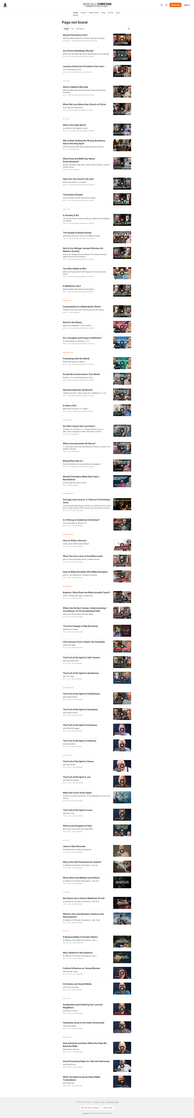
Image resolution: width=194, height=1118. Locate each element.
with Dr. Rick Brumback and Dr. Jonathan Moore (81, 559)
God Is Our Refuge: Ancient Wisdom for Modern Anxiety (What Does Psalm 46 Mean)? (84, 255)
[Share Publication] (166, 5)
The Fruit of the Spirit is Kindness (80, 725)
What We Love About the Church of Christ (84, 104)
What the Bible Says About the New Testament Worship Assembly (84, 91)
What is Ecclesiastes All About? (79, 443)
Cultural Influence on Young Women (81, 968)
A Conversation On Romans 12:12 (76, 341)
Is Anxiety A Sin (71, 215)
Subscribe (175, 5)
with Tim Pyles (68, 676)
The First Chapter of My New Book (80, 626)
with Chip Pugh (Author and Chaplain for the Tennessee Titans (84, 273)
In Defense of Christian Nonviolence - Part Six (80, 865)
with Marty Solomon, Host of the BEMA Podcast (81, 236)
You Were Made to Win (74, 268)
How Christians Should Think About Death (79, 198)
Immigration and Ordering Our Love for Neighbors (83, 1006)
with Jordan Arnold (70, 712)
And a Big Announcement (73, 107)
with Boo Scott (68, 813)
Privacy (96, 1102)
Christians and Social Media (77, 984)
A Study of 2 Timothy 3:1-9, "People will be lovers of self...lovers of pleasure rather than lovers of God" (83, 430)
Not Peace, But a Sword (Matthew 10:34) (84, 898)
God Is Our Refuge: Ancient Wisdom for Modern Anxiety (83, 250)
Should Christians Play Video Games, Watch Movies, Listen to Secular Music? (86, 166)
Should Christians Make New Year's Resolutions (81, 478)
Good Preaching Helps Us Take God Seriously (86, 1061)
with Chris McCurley (70, 987)
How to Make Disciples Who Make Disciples (85, 572)
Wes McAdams (77, 41)
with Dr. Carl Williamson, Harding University (80, 575)
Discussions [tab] (80, 29)
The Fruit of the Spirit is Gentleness (81, 673)
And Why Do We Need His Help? (75, 128)
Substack (86, 1113)
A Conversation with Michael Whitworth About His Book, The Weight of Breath (86, 447)
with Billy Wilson (69, 1064)
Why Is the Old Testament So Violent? (82, 862)
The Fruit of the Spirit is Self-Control (81, 657)
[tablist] (74, 28)
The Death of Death (73, 194)
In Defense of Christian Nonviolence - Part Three (81, 920)
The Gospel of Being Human (77, 232)
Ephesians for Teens (70, 629)
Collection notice (112, 1102)
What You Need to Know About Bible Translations (81, 1078)
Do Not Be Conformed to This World (81, 374)
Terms (102, 1102)
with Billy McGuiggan (71, 728)
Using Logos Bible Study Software (76, 544)
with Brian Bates (69, 645)
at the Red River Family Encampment (77, 849)
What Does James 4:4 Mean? (74, 362)
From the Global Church (72, 69)
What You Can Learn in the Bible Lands (83, 556)
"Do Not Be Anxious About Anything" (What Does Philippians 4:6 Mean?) (86, 219)
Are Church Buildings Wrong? (78, 50)
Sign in (187, 5)
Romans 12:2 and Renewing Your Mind (78, 377)
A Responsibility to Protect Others (80, 937)
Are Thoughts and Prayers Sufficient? (82, 338)
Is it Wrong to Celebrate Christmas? (81, 520)
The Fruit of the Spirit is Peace (78, 761)
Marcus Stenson (91, 41)
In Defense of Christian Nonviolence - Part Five (81, 881)
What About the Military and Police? (81, 877)
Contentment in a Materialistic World (82, 306)
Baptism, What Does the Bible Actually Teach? (86, 592)
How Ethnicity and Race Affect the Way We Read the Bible (85, 1044)
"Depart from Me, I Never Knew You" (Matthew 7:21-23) (84, 393)
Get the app (108, 1108)
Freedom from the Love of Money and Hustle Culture (83, 310)
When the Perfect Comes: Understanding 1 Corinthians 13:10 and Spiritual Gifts (85, 609)
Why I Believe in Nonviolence (78, 952)
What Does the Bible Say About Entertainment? (79, 160)
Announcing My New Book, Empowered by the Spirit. (83, 146)
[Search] (161, 5)
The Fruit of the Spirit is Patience (79, 740)
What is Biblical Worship (75, 87)
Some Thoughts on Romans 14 (75, 523)
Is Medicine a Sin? (72, 286)
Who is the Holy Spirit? (74, 125)
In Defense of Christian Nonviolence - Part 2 (80, 940)
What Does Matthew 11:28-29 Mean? (77, 325)
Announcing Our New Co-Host (74, 482)
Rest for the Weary (72, 322)
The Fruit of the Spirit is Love (77, 810)
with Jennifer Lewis (70, 971)
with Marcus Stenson (71, 780)
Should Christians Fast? (75, 35)
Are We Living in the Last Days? (79, 426)
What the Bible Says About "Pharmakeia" (78, 289)
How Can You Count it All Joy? (78, 179)
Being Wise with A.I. (73, 461)
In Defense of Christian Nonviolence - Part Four (81, 901)
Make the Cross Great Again (77, 792)
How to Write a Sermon (74, 540)
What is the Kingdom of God (77, 826)
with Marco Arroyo (70, 1011)
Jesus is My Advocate (74, 846)
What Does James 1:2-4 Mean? (74, 182)
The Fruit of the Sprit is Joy (76, 777)
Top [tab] (72, 29)
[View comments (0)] (80, 488)
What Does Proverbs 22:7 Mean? (75, 409)
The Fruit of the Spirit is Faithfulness (81, 693)
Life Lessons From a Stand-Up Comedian (84, 642)
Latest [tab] (66, 29)
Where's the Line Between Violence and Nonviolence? (83, 915)
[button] (75, 12)
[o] (122, 39)
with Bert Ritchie (69, 764)
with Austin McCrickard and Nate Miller (78, 614)
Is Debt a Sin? (70, 405)
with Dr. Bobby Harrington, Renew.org (77, 595)
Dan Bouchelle (87, 72)
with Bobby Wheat (70, 697)
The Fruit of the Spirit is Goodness (80, 709)
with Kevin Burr (69, 1083)
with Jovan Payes (69, 1026)
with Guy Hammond (71, 661)
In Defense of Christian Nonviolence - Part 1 (80, 956)
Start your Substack (91, 1108)
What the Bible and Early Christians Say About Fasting (83, 38)
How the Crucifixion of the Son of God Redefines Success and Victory (86, 797)
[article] (97, 40)
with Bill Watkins (69, 744)
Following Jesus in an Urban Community (83, 1022)
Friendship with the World (76, 358)
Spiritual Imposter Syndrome (77, 390)
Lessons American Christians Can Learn (83, 66)
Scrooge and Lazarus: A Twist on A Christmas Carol (86, 501)
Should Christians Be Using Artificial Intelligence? (82, 464)
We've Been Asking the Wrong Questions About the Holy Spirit (84, 142)
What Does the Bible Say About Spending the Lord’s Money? (86, 54)
